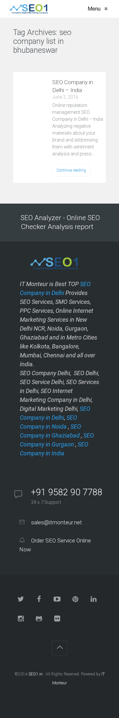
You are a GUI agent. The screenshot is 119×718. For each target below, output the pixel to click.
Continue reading (71, 170)
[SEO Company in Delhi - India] (28, 9)
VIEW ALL (30, 63)
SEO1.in (35, 674)
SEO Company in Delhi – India (72, 86)
